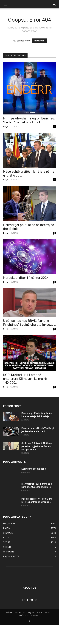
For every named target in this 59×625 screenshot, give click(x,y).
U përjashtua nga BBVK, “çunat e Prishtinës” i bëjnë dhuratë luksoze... (29, 322)
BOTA (39, 612)
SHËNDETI (23, 615)
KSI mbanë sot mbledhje (33, 469)
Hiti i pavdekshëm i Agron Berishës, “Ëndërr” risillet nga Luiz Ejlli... (29, 120)
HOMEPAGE (39, 41)
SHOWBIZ (35, 615)
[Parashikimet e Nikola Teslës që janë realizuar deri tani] (11, 431)
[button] (5, 4)
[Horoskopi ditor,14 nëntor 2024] (29, 256)
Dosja (5, 126)
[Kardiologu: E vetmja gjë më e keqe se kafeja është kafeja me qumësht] (11, 416)
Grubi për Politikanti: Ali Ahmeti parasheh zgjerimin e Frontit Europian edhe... (37, 446)
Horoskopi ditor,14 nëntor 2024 (26, 278)
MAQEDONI (20, 612)
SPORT (48, 612)
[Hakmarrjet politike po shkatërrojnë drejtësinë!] (29, 203)
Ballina (9, 612)
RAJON (31, 612)
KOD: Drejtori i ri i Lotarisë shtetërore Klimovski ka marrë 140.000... (25, 379)
